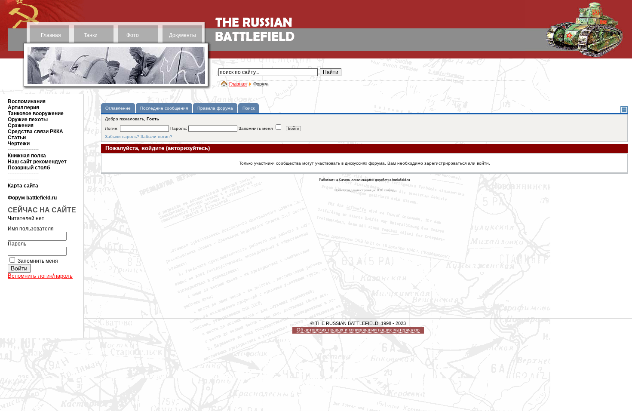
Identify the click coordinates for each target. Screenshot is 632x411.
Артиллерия (23, 107)
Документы (182, 35)
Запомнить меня (38, 261)
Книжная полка (27, 156)
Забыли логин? (156, 136)
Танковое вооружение (36, 113)
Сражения (21, 126)
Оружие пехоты (28, 120)
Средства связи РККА (35, 132)
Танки (91, 35)
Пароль (17, 244)
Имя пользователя (31, 229)
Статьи (17, 138)
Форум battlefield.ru (32, 198)
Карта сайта (23, 186)
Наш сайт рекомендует (37, 162)
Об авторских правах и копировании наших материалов (358, 329)
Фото (132, 35)
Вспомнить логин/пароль (40, 276)
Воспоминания (27, 101)
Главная (51, 35)
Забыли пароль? (122, 136)
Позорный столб (29, 168)
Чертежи (19, 144)
